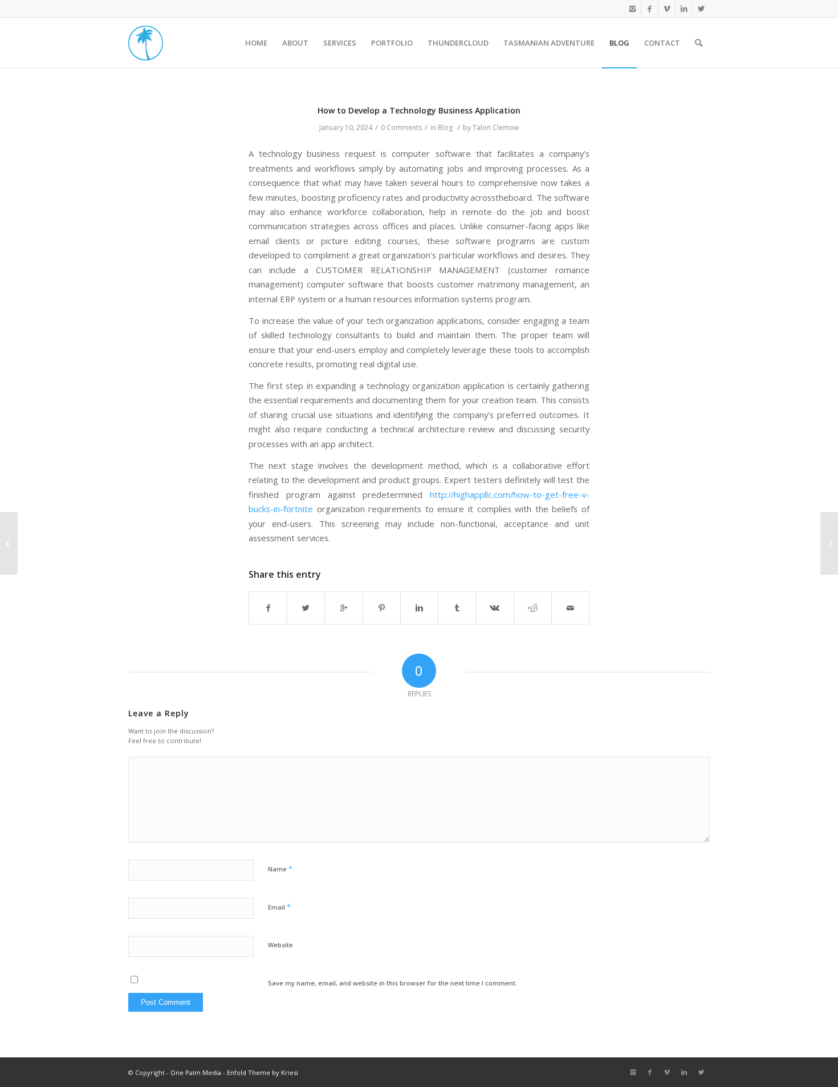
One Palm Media (195, 1072)
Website (280, 944)
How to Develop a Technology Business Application (419, 110)
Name (280, 868)
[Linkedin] (684, 8)
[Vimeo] (666, 8)
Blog (445, 127)
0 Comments (401, 127)
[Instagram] (632, 8)
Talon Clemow (496, 127)
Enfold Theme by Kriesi (262, 1072)
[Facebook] (649, 8)
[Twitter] (701, 8)
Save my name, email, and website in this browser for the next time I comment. (392, 983)
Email (279, 907)
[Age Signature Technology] (9, 543)
